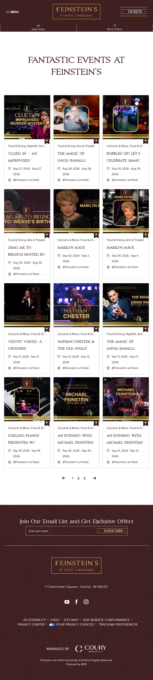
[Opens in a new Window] (67, 602)
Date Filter (38, 29)
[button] (133, 11)
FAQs (55, 620)
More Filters (114, 29)
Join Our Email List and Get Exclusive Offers (77, 521)
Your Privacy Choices (74, 624)
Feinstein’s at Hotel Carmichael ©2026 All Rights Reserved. (76, 662)
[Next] (94, 478)
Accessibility (34, 620)
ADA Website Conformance (106, 620)
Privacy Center (31, 624)
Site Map (71, 620)
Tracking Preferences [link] (118, 624)
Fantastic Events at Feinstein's (76, 66)
